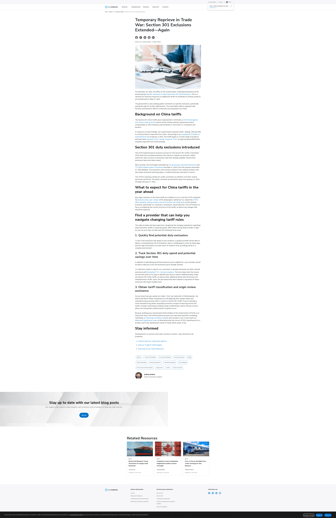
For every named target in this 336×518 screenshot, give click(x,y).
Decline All (328, 515)
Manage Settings (309, 515)
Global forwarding (141, 362)
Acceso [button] (221, 2)
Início (106, 12)
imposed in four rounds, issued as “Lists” (161, 139)
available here (212, 7)
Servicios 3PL (160, 493)
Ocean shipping (183, 362)
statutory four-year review (148, 200)
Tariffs (167, 367)
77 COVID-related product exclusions (149, 167)
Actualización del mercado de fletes (139, 498)
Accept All (319, 515)
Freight (189, 357)
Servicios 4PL (160, 496)
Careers (133, 493)
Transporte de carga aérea (163, 498)
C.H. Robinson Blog (118, 12)
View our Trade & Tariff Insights (150, 345)
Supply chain (159, 367)
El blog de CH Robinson (136, 496)
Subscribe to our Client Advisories (151, 349)
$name (111, 12)
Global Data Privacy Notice (76, 514)
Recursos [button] (146, 7)
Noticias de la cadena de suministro (139, 501)
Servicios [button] (124, 7)
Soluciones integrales (162, 506)
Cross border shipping (164, 357)
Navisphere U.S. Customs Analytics (160, 272)
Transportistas (135, 7)
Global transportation (155, 362)
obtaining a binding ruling (156, 318)
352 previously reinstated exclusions (182, 165)
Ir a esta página (212, 2)
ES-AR (229, 2)
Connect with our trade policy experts (152, 341)
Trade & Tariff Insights (149, 357)
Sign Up (84, 415)
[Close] (231, 6)
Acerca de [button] (156, 7)
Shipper (139, 357)
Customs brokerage (179, 357)
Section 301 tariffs (177, 367)
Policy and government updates (145, 367)
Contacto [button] (165, 7)
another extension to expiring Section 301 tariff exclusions (169, 94)
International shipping (169, 362)
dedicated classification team (146, 320)
